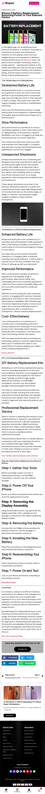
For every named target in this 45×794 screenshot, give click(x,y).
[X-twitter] (31, 771)
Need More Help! (9, 582)
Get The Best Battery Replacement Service (20, 456)
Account (29, 792)
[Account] (29, 790)
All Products (17, 792)
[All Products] (17, 790)
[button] (10, 657)
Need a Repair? (8, 353)
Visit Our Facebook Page (12, 636)
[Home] (6, 790)
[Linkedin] (21, 771)
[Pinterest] (27, 771)
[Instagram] (14, 771)
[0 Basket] (39, 790)
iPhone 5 (27, 60)
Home (6, 792)
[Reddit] (24, 771)
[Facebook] (10, 771)
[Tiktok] (17, 771)
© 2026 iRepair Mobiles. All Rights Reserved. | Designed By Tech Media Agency (22, 780)
